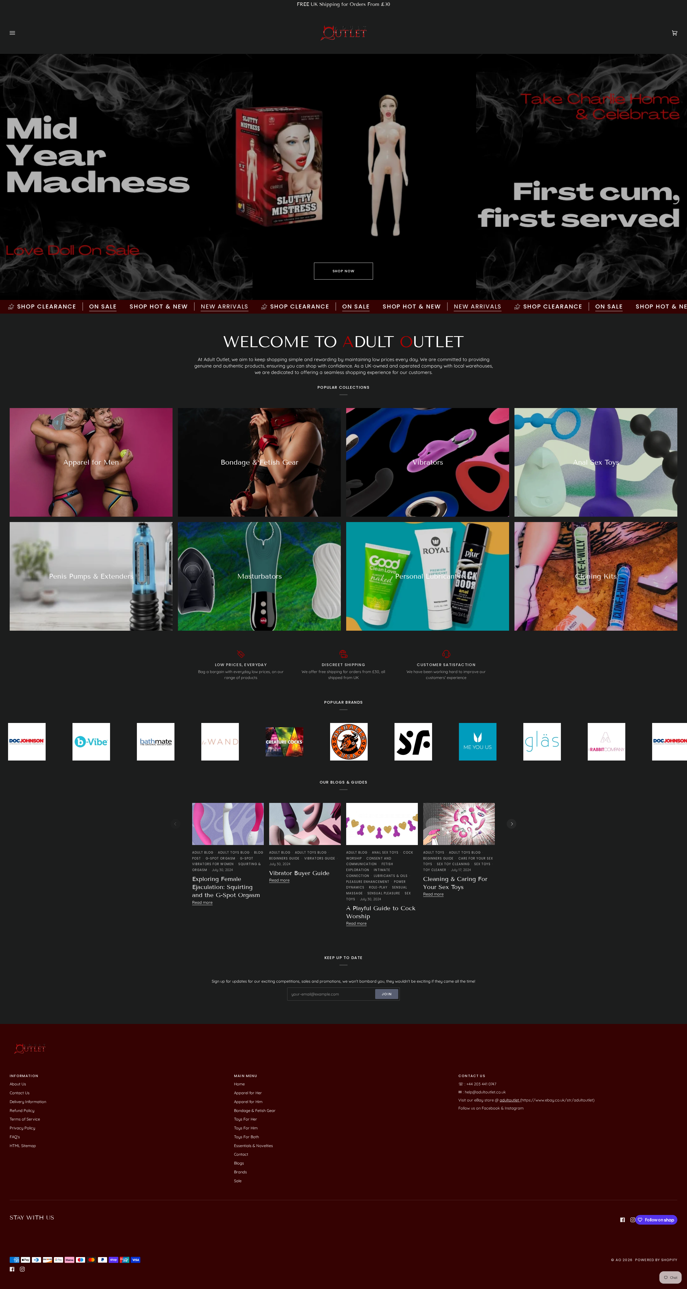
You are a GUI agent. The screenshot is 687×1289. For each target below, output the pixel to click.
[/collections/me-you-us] (354, 742)
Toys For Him (246, 1127)
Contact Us (20, 1092)
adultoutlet (510, 1100)
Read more (202, 902)
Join (387, 994)
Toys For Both (246, 1136)
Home (239, 1083)
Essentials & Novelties (253, 1145)
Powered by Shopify (656, 1259)
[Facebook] (622, 1219)
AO (619, 1259)
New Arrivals (130, 306)
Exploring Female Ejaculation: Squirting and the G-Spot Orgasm (226, 887)
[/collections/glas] (419, 742)
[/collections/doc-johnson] (548, 742)
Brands (240, 1171)
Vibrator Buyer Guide (299, 873)
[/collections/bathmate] (32, 742)
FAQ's (15, 1136)
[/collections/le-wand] (97, 742)
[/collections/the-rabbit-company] (483, 742)
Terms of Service (25, 1119)
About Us (18, 1083)
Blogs (239, 1163)
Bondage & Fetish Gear (255, 1110)
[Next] (511, 824)
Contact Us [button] (471, 1075)
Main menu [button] (245, 1075)
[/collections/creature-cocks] (161, 741)
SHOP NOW (343, 271)
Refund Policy (22, 1110)
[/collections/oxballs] (225, 742)
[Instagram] (632, 1219)
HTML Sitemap (23, 1145)
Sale (238, 1180)
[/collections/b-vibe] (612, 742)
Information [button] (24, 1075)
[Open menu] (18, 33)
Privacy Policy (22, 1127)
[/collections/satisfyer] (290, 742)
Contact (241, 1154)
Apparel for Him (248, 1101)
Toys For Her (245, 1119)
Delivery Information (28, 1101)
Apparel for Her (248, 1092)
